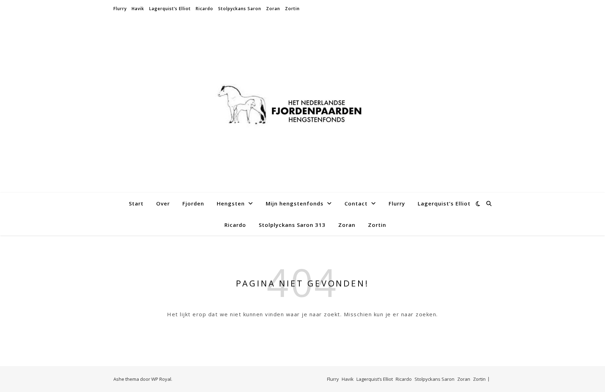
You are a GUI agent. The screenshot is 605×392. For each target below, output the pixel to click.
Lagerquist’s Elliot (170, 9)
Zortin (292, 9)
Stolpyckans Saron (239, 9)
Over (163, 203)
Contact (356, 203)
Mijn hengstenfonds (295, 203)
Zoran (273, 9)
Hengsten (231, 203)
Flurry (120, 9)
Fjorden (193, 203)
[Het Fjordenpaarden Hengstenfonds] (302, 105)
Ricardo (204, 9)
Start (136, 203)
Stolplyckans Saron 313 (292, 224)
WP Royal (161, 379)
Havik (138, 9)
